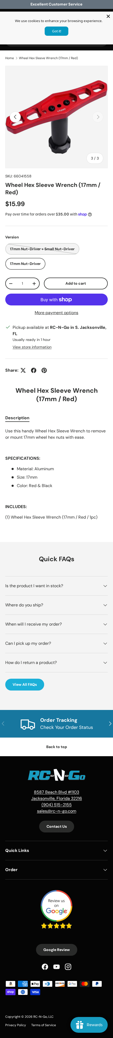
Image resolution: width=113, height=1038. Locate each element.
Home (9, 58)
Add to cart (75, 283)
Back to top (56, 746)
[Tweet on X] (23, 370)
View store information (32, 347)
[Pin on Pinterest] (44, 370)
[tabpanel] (56, 474)
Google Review (56, 949)
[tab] (17, 418)
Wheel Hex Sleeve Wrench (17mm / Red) (48, 58)
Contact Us (57, 826)
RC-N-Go (40, 1017)
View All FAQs (25, 684)
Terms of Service (43, 1025)
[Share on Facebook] (33, 370)
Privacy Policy (15, 1025)
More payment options (56, 312)
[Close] (108, 16)
